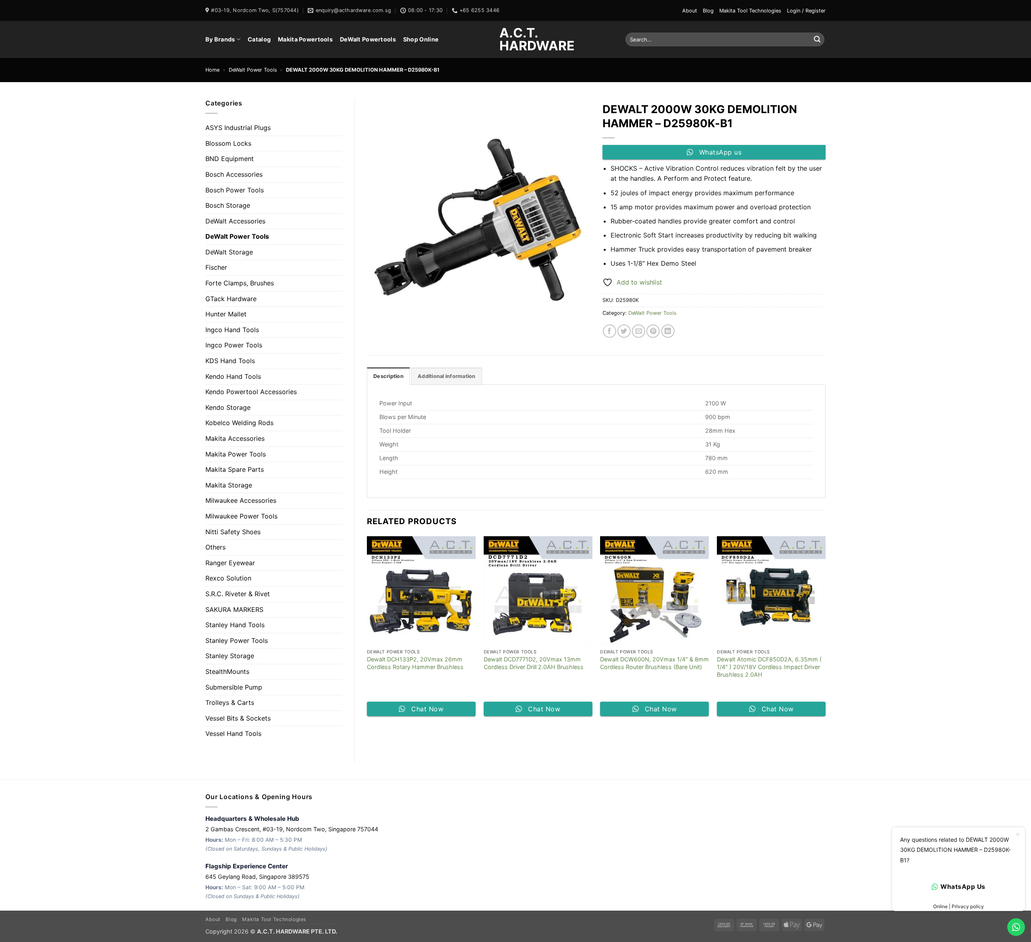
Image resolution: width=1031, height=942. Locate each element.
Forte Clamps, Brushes (239, 283)
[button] (806, 11)
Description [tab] (388, 376)
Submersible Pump (233, 687)
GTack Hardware (231, 299)
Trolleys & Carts (229, 702)
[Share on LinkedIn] (668, 331)
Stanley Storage (229, 656)
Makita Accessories (235, 438)
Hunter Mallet (225, 314)
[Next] (825, 629)
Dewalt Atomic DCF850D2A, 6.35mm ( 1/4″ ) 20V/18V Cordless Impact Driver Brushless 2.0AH (769, 667)
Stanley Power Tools (236, 640)
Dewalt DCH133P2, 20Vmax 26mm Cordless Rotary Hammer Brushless (415, 663)
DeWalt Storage (229, 252)
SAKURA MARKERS (234, 609)
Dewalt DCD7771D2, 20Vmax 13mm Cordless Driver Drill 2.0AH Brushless (534, 663)
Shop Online (421, 39)
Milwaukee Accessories (240, 500)
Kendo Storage (228, 407)
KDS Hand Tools (230, 361)
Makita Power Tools (235, 454)
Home (212, 70)
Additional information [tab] (447, 376)
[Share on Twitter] (624, 331)
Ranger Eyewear (230, 563)
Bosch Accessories (234, 174)
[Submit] (817, 39)
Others (215, 547)
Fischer (216, 267)
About (689, 11)
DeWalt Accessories (235, 221)
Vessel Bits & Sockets (238, 718)
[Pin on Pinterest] (653, 331)
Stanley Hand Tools (235, 625)
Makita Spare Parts (234, 469)
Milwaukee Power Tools (241, 516)
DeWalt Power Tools (253, 70)
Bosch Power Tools (234, 190)
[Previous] (367, 629)
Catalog (259, 39)
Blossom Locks (228, 143)
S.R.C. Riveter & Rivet (237, 594)
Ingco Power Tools (233, 345)
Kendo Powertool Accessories (251, 392)
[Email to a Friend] (638, 331)
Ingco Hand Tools (232, 330)
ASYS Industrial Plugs (238, 128)
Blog (708, 11)
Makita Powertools (305, 39)
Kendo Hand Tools (233, 376)
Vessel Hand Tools (233, 733)
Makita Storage (228, 485)
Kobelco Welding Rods (239, 423)
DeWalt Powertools (368, 39)
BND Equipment (229, 159)
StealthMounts (227, 671)
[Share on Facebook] (609, 331)
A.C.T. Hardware (515, 39)
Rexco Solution (228, 578)
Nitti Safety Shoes (233, 532)
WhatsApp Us (962, 886)
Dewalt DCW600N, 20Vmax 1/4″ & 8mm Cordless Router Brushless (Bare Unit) (654, 663)
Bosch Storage (227, 205)
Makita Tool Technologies (750, 11)
